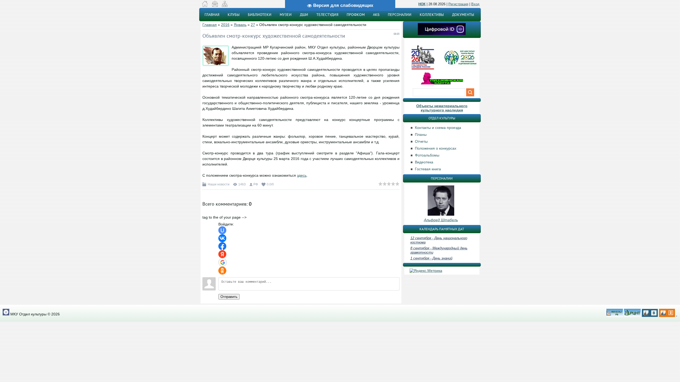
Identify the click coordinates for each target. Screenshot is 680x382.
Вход (475, 4)
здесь (302, 175)
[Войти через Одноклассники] (222, 271)
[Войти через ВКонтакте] (222, 238)
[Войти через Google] (222, 262)
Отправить (228, 297)
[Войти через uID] (222, 230)
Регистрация (458, 4)
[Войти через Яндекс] (222, 254)
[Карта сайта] (224, 5)
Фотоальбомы (427, 155)
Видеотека (424, 162)
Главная (209, 25)
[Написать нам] (214, 5)
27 (253, 25)
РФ (255, 184)
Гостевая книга (428, 169)
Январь (240, 25)
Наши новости (219, 184)
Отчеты (421, 141)
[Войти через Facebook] (222, 246)
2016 (225, 25)
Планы (421, 134)
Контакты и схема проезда (438, 127)
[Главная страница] (205, 5)
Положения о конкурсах (435, 148)
